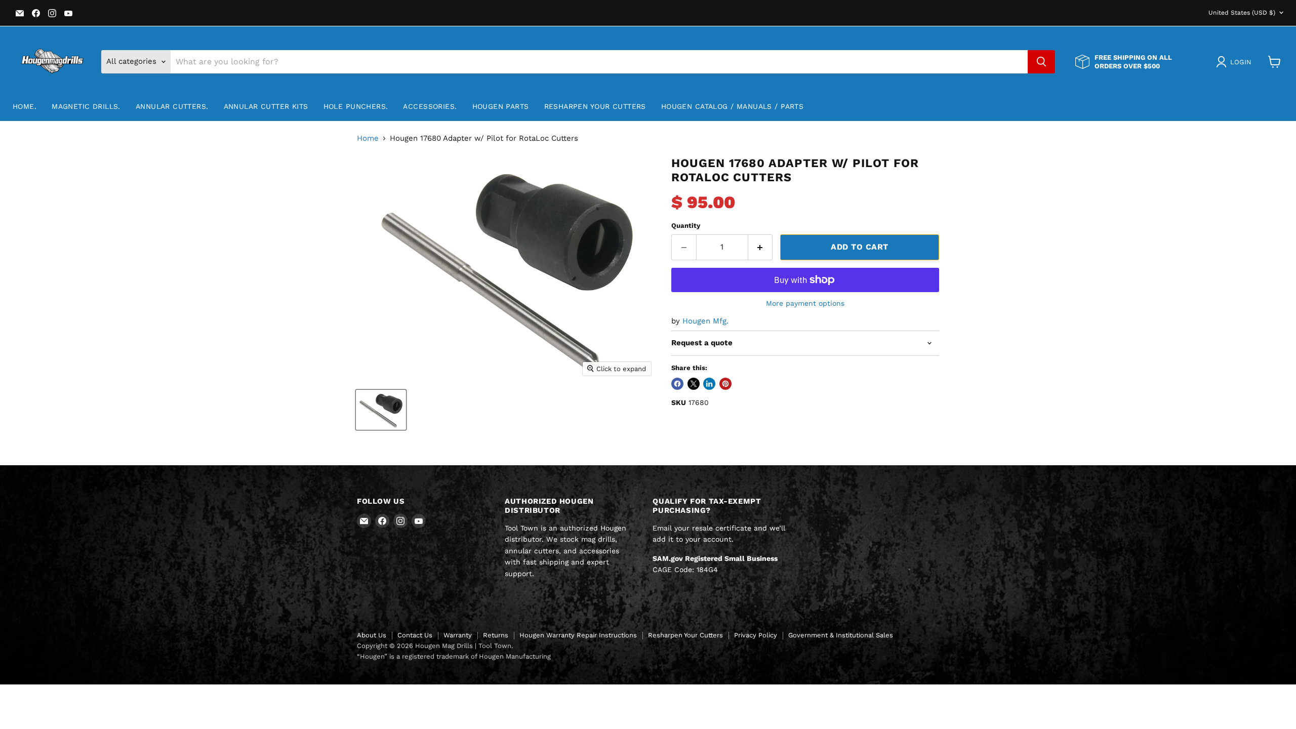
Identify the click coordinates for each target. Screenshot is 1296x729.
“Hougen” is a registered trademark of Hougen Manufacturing (454, 656)
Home (368, 138)
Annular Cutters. (172, 106)
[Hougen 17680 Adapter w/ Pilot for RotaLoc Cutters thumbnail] (381, 410)
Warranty (457, 635)
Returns (495, 635)
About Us (371, 635)
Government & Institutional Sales (840, 635)
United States (1241, 12)
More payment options (805, 303)
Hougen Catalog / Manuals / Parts (732, 106)
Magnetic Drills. (86, 106)
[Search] (1041, 61)
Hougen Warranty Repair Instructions (578, 635)
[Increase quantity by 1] (760, 247)
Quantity (685, 225)
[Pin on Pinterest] (725, 384)
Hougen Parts (500, 106)
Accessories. (430, 106)
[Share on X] (693, 384)
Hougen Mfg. (705, 321)
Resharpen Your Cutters (595, 106)
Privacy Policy (755, 635)
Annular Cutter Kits (266, 106)
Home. (24, 106)
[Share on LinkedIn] (709, 384)
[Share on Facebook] (677, 384)
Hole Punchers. (355, 106)
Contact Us (414, 635)
